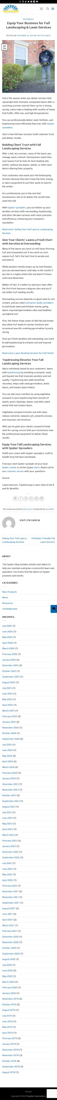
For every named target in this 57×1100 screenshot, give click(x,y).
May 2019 (7, 1027)
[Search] (47, 9)
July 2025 (7, 688)
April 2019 (7, 1032)
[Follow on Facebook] (20, 2)
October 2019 (9, 1004)
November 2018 (10, 1055)
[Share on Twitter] (25, 498)
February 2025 (9, 716)
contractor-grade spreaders (39, 302)
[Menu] (41, 8)
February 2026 (9, 654)
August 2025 (8, 682)
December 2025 (10, 665)
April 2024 (7, 761)
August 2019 (8, 1010)
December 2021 (10, 891)
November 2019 (10, 998)
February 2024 (9, 772)
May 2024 (7, 755)
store (37, 467)
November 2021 (10, 897)
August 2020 (8, 959)
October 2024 (9, 733)
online (13, 467)
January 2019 (9, 1044)
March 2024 (8, 767)
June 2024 (7, 750)
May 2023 (7, 823)
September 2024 (11, 738)
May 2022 (7, 874)
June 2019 (7, 1021)
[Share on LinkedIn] (41, 498)
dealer (5, 467)
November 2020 (10, 942)
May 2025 (7, 699)
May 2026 (7, 637)
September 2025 (11, 676)
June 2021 (7, 914)
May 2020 (7, 976)
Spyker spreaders (17, 207)
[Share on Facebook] (20, 498)
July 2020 (7, 965)
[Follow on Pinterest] (31, 2)
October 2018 (9, 1061)
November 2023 (10, 789)
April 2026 (7, 642)
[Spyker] (18, 9)
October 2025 (9, 671)
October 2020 (9, 948)
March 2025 (8, 710)
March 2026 (8, 648)
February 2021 (9, 931)
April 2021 (7, 919)
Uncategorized (9, 608)
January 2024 (9, 778)
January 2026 (9, 659)
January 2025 (9, 721)
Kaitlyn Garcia (44, 35)
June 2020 (7, 970)
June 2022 (7, 868)
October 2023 (9, 795)
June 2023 (7, 818)
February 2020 (9, 987)
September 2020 (11, 953)
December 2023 (10, 784)
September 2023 (11, 801)
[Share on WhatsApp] (15, 498)
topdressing (13, 372)
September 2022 (11, 857)
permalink (50, 509)
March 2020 (8, 982)
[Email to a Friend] (31, 498)
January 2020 (9, 993)
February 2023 (9, 840)
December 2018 (10, 1049)
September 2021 (11, 902)
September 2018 (11, 1066)
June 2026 (7, 631)
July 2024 (7, 744)
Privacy (28, 1091)
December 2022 (10, 852)
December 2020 (10, 936)
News (5, 597)
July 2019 (7, 1015)
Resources (28, 19)
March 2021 (8, 925)
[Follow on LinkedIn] (34, 2)
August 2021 (8, 908)
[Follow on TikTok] (26, 2)
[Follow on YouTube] (37, 2)
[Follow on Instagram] (23, 2)
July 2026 (7, 625)
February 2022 (9, 885)
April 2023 (7, 829)
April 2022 (7, 880)
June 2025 (7, 693)
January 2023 (9, 846)
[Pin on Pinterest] (36, 498)
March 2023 (8, 835)
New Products (9, 591)
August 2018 (8, 1072)
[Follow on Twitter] (28, 2)
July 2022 (7, 863)
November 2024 (10, 727)
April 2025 (7, 705)
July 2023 (7, 812)
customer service (15, 471)
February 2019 (9, 1038)
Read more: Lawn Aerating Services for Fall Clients (28, 353)
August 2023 (8, 806)
